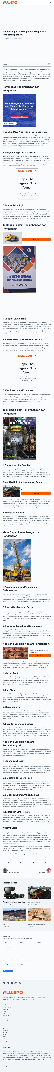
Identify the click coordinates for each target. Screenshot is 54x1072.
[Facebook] (9, 862)
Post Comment (8, 971)
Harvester (5, 1019)
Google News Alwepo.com (36, 854)
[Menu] (50, 2)
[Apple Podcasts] (19, 983)
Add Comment (8, 947)
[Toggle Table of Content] (48, 64)
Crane (4, 1011)
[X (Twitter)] (21, 862)
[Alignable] (15, 983)
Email (22, 942)
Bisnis (4, 1034)
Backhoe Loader (7, 1007)
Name (5, 942)
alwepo (14, 1066)
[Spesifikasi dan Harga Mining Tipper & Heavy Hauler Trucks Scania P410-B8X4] (14, 892)
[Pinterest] (33, 862)
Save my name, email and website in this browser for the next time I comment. (21, 960)
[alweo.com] (13, 992)
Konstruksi (5, 1030)
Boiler (4, 1036)
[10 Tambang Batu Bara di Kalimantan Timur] (14, 914)
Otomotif (5, 1041)
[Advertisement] (27, 15)
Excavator (5, 1009)
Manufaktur (6, 1028)
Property (5, 1032)
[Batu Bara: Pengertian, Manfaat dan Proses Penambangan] (39, 892)
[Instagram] (12, 983)
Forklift (4, 1013)
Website (39, 942)
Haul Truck (5, 1020)
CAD (4, 1038)
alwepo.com (16, 1051)
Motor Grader (6, 1015)
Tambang (19, 38)
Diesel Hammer (7, 1017)
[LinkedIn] (45, 862)
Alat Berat (5, 1040)
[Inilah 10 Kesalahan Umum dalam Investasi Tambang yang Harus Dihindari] (39, 914)
